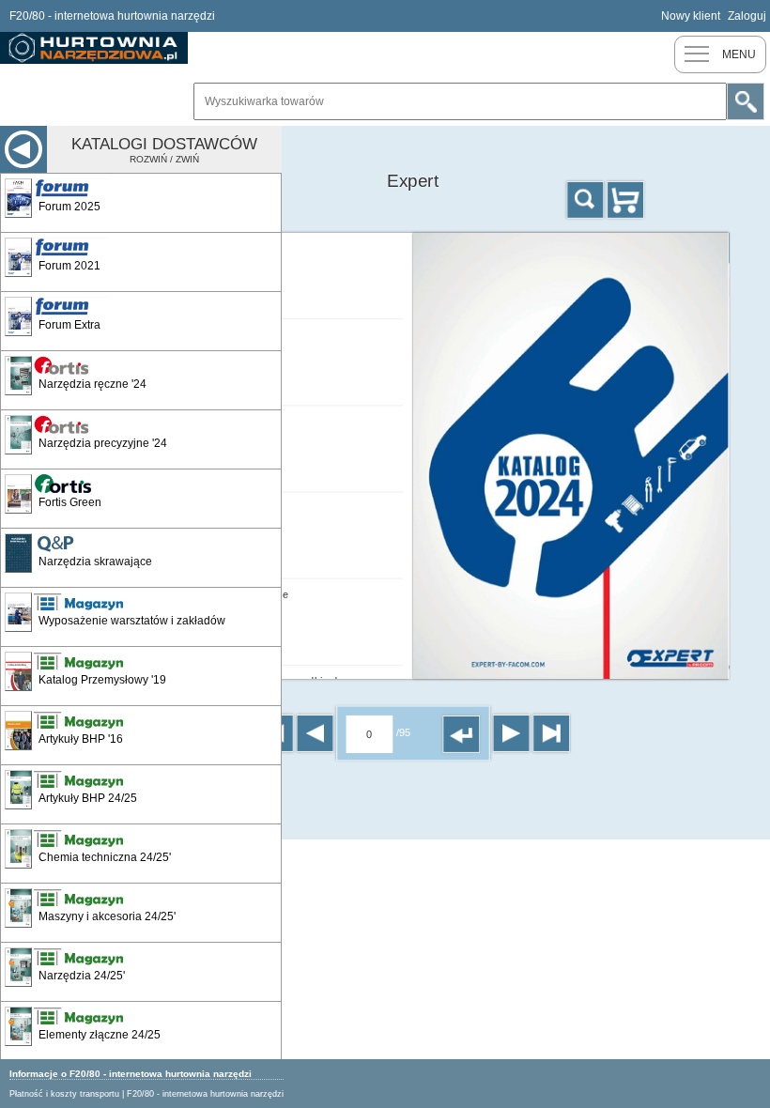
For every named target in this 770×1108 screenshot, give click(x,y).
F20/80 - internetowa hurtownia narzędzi (205, 1094)
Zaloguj (747, 16)
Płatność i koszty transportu (64, 1094)
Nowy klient (690, 16)
